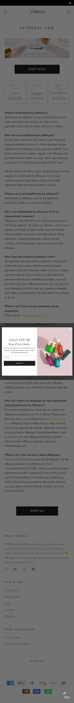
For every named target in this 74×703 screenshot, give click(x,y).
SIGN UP (19, 363)
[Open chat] (67, 696)
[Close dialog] (69, 329)
